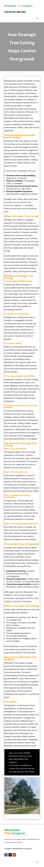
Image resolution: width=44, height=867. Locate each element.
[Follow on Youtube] (14, 854)
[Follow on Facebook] (6, 854)
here (15, 756)
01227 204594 (24, 753)
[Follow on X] (10, 854)
